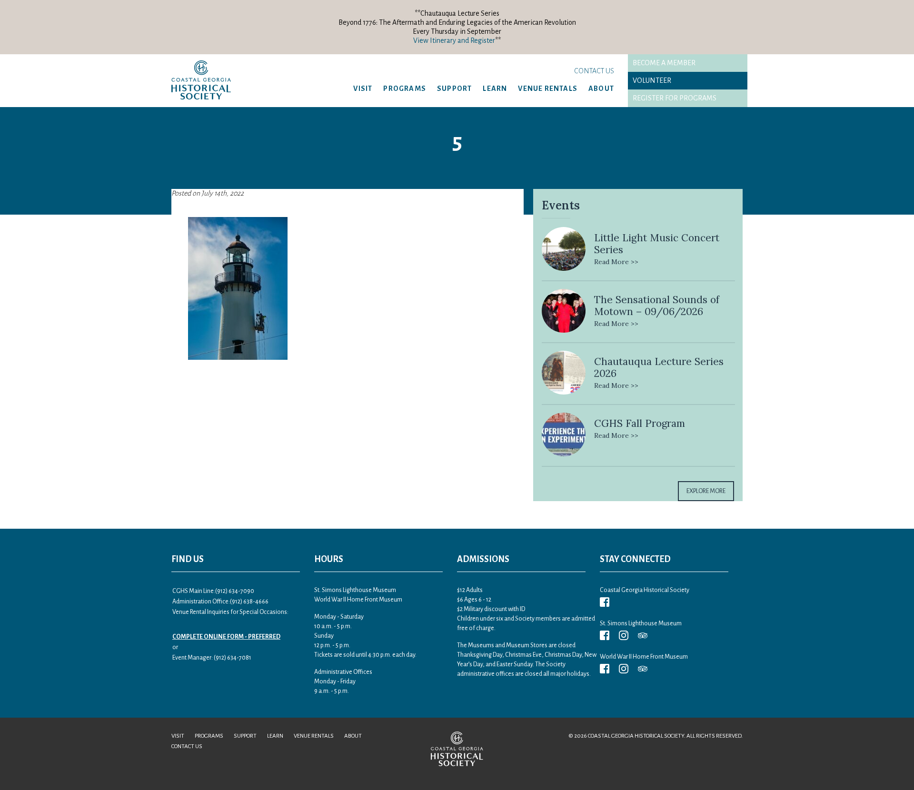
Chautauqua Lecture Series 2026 (659, 367)
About (601, 88)
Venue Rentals (547, 88)
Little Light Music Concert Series (656, 243)
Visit (362, 88)
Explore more (705, 491)
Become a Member (664, 63)
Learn (495, 88)
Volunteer (652, 80)
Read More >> (616, 261)
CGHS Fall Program (639, 423)
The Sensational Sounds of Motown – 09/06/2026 (656, 305)
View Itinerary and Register (454, 40)
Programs (404, 88)
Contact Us (594, 71)
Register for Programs (674, 98)
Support (454, 88)
